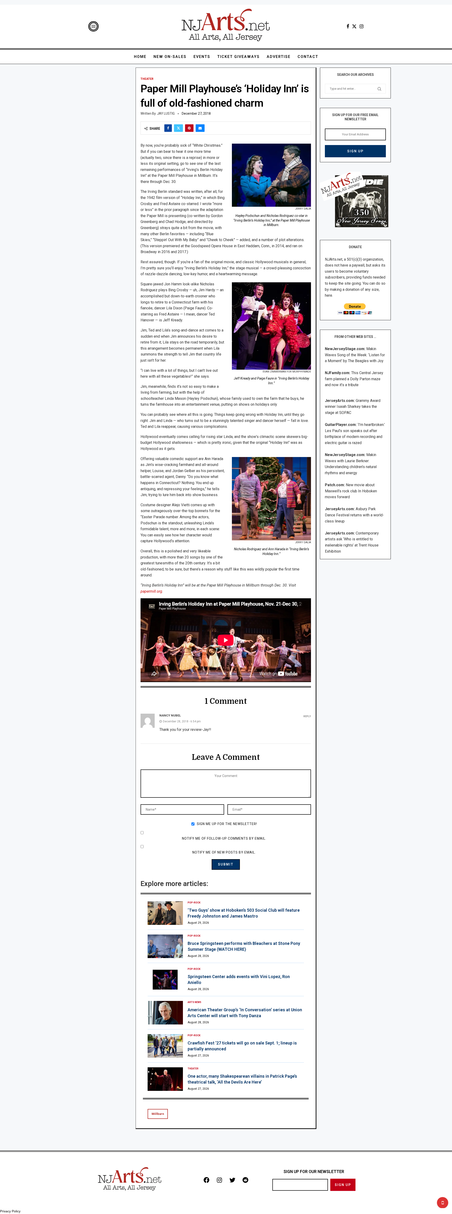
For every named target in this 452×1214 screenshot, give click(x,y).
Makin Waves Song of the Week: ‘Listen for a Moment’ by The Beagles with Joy (355, 355)
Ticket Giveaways (238, 56)
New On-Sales (169, 56)
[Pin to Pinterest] (189, 128)
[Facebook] (347, 26)
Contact (308, 56)
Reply (307, 716)
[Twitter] (354, 26)
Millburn (158, 1114)
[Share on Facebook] (168, 128)
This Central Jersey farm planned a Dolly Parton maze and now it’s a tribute (354, 379)
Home (140, 56)
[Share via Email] (200, 128)
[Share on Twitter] (178, 128)
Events (202, 56)
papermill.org (151, 591)
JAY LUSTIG (166, 113)
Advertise (279, 56)
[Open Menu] (93, 26)
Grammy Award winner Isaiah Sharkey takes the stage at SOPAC (352, 406)
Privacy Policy (10, 1211)
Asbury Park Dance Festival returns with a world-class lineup (354, 515)
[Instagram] (361, 26)
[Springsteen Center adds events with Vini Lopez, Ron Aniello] (165, 979)
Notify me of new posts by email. (224, 852)
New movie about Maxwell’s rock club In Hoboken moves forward (351, 491)
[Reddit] (245, 1180)
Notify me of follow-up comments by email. (224, 838)
